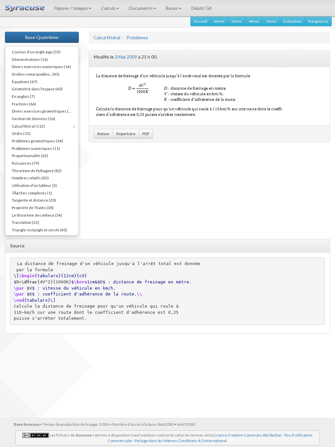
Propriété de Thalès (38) (33, 207)
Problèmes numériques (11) (36, 148)
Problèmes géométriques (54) (37, 140)
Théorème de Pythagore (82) (37, 170)
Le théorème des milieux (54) (37, 215)
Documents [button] (141, 8)
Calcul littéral (107, 37)
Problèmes (137, 37)
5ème (236, 21)
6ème (219, 21)
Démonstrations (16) (30, 59)
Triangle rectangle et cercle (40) (39, 229)
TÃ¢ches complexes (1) (32, 192)
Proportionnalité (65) (30, 155)
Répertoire (125, 133)
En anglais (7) (23, 96)
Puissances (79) (25, 163)
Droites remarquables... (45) (36, 74)
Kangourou (318, 21)
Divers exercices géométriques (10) (43, 111)
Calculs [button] (108, 8)
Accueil (200, 21)
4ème (254, 21)
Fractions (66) (24, 103)
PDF (146, 133)
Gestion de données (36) (33, 118)
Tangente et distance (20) (34, 200)
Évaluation (292, 21)
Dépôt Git (201, 8)
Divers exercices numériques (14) (41, 66)
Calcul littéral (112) (28, 126)
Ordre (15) (21, 133)
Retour (103, 133)
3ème (271, 21)
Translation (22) (25, 222)
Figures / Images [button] (71, 8)
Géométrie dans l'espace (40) (37, 88)
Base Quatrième (42, 37)
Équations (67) (24, 81)
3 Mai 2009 (126, 57)
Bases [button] (172, 8)
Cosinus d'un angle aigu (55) (36, 51)
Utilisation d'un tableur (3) (34, 185)
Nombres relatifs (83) (30, 177)
